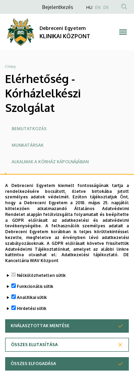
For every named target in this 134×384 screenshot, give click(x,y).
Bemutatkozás (29, 128)
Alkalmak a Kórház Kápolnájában (50, 161)
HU (89, 7)
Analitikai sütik (32, 297)
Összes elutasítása (34, 344)
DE (106, 7)
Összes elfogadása (33, 363)
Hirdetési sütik (31, 308)
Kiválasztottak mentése (40, 325)
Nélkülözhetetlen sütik (41, 275)
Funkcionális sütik (35, 286)
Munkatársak (28, 145)
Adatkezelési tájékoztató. (90, 254)
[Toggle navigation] (123, 32)
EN (98, 7)
